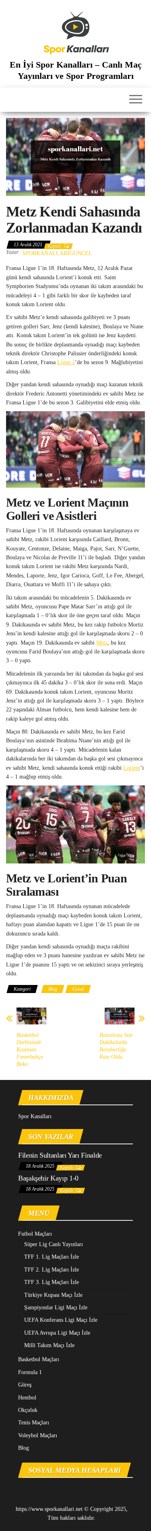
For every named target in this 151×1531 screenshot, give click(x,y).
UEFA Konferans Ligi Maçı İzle (60, 1320)
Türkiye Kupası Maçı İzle (53, 1295)
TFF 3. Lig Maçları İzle (51, 1282)
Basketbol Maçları (38, 1359)
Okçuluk (27, 1410)
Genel (78, 989)
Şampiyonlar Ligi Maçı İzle (55, 1307)
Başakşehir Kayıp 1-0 (48, 1178)
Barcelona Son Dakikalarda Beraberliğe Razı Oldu (115, 1046)
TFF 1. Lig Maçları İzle (51, 1257)
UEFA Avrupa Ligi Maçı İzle (57, 1333)
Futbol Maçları (35, 1234)
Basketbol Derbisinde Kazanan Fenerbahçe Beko (30, 1049)
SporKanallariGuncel (57, 253)
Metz (102, 643)
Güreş (24, 1385)
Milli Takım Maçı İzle (49, 1345)
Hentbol (27, 1398)
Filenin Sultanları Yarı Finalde (60, 1155)
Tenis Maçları (33, 1423)
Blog (52, 989)
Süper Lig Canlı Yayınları (53, 1244)
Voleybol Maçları (37, 1435)
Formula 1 (30, 1372)
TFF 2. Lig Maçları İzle (51, 1270)
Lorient (131, 768)
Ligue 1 (66, 362)
